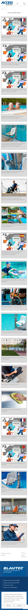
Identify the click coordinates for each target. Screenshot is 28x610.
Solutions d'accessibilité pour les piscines (12, 332)
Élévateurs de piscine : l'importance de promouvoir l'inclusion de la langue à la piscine (13, 198)
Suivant (23, 556)
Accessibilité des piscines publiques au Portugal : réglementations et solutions (14, 90)
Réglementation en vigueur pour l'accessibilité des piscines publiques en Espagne (13, 63)
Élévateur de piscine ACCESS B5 (11, 580)
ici (13, 601)
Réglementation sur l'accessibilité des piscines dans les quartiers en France (13, 437)
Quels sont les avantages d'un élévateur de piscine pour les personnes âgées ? (12, 117)
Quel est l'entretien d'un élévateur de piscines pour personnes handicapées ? (13, 543)
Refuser (9, 605)
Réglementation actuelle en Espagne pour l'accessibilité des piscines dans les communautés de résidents (12, 253)
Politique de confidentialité (10, 587)
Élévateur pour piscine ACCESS (11, 582)
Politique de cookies (8, 585)
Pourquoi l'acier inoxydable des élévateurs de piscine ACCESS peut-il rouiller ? (13, 172)
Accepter (19, 605)
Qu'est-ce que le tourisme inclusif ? (10, 384)
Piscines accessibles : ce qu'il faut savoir (12, 306)
